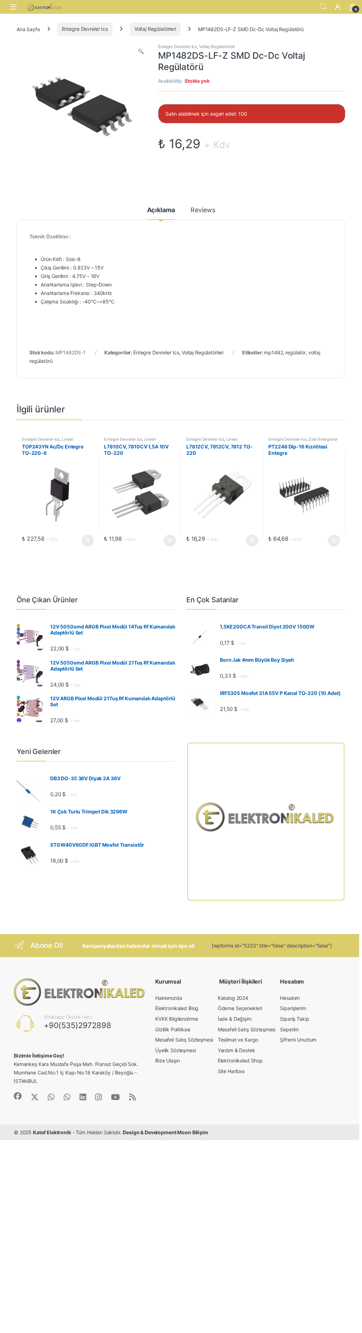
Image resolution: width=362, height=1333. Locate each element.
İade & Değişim (235, 1019)
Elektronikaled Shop (240, 1060)
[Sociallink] (18, 1096)
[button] (141, 51)
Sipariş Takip (294, 1019)
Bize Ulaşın (167, 1060)
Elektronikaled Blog (176, 1008)
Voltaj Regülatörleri (155, 29)
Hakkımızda (168, 998)
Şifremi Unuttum (298, 1040)
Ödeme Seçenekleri (240, 1008)
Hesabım (290, 998)
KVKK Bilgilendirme (176, 1019)
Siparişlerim (293, 1008)
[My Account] (338, 6)
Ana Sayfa (28, 29)
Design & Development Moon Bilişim (165, 1132)
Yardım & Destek (236, 1050)
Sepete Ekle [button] (85, 541)
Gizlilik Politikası (172, 1029)
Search (323, 7)
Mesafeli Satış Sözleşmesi (184, 1040)
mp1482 (273, 352)
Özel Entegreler (323, 439)
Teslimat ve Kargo (238, 1040)
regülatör (295, 352)
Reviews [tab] (203, 210)
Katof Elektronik (52, 1132)
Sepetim (289, 1029)
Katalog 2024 (233, 998)
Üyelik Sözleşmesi (175, 1050)
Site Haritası (231, 1071)
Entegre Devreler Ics (85, 29)
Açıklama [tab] (161, 210)
